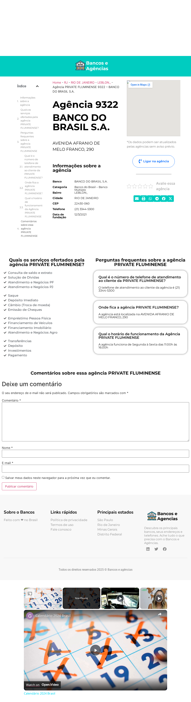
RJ (66, 82)
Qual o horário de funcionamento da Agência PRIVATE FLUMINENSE (34, 207)
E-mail (7, 462)
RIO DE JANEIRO (82, 82)
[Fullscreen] (59, 606)
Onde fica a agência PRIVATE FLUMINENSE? (34, 188)
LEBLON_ (104, 82)
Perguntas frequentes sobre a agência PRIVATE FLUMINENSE (29, 141)
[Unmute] (30, 606)
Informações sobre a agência (27, 101)
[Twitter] (156, 549)
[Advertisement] (95, 28)
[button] (37, 86)
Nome (7, 447)
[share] (159, 614)
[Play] (26, 606)
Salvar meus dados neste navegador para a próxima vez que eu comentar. (57, 477)
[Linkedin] (148, 549)
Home (57, 82)
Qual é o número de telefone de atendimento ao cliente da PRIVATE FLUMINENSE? (33, 166)
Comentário (11, 400)
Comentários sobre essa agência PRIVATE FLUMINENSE (29, 228)
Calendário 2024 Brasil (53, 615)
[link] (30, 616)
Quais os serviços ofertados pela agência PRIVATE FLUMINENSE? (30, 118)
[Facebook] (164, 549)
